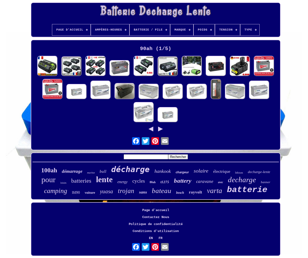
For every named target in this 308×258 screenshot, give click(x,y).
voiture (90, 192)
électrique (221, 171)
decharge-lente (259, 172)
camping (55, 190)
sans (143, 192)
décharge (130, 169)
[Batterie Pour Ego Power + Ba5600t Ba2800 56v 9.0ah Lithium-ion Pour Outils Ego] (95, 66)
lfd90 (76, 192)
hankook (162, 171)
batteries (81, 181)
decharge (242, 179)
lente (104, 179)
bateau (161, 190)
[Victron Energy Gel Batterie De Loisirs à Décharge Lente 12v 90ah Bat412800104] (125, 91)
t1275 (164, 182)
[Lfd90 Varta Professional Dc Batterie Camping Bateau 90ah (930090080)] (144, 112)
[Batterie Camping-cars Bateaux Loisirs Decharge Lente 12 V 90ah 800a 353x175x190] (149, 92)
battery (182, 180)
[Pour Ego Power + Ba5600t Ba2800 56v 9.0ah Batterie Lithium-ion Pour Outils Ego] (144, 66)
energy (122, 182)
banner (265, 182)
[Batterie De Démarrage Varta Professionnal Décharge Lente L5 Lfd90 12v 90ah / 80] (101, 90)
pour (48, 179)
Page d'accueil (155, 210)
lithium (239, 172)
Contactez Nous (155, 217)
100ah (49, 170)
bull (103, 171)
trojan (126, 190)
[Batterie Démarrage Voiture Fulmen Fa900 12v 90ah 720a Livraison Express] (120, 68)
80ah (153, 182)
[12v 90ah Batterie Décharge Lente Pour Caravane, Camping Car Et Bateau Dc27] (52, 89)
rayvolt (195, 192)
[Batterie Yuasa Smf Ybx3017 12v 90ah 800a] (216, 66)
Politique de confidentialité (156, 224)
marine (91, 172)
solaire (201, 171)
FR (160, 238)
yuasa (106, 191)
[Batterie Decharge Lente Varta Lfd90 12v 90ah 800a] (76, 92)
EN (151, 238)
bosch (180, 192)
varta (214, 190)
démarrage (72, 171)
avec (220, 182)
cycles (138, 181)
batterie (247, 190)
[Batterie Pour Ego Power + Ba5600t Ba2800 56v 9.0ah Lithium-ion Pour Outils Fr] (71, 66)
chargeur (182, 172)
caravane (204, 181)
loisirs (63, 182)
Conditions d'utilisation (156, 231)
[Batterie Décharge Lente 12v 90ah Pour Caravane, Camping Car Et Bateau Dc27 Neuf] (264, 66)
